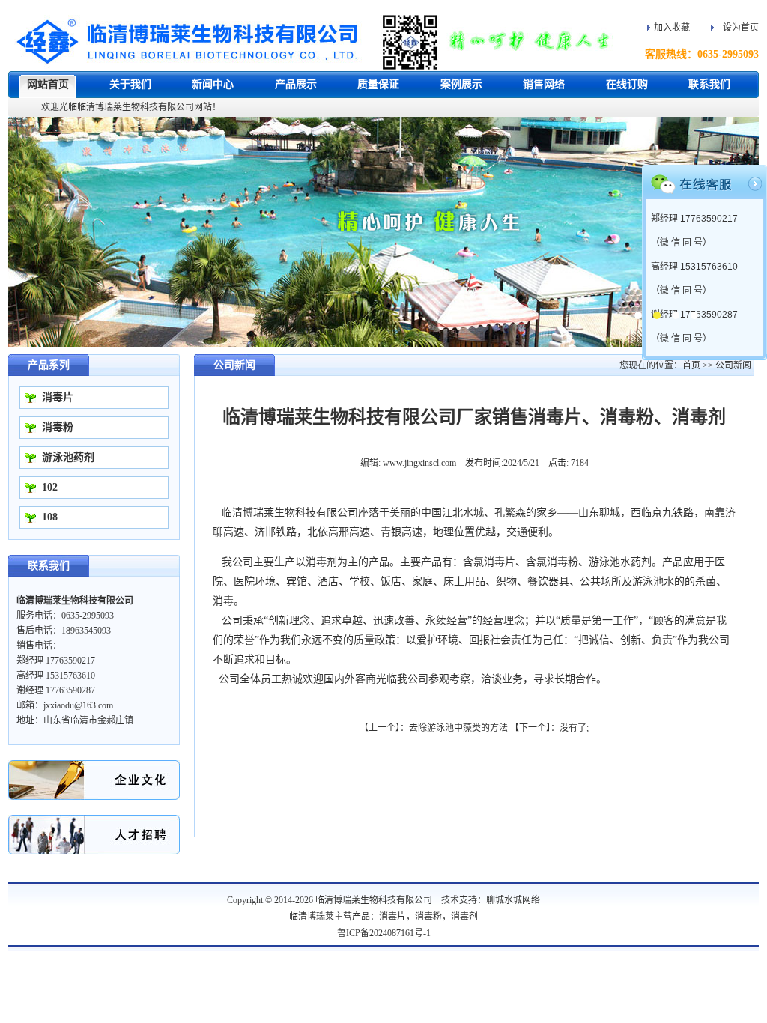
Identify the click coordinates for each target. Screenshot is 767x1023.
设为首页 (741, 27)
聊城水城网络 (513, 900)
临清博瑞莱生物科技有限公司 (373, 900)
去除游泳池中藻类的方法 (458, 728)
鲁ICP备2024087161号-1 (384, 933)
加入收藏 (672, 27)
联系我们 (49, 565)
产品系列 (49, 365)
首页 (691, 365)
